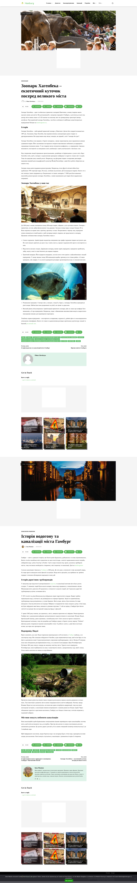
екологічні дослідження (69, 337)
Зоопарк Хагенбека (27, 339)
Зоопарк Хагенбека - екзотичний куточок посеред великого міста (41, 341)
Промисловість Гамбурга (78, 348)
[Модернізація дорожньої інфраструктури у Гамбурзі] (54, 425)
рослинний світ (31, 323)
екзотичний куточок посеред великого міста (47, 337)
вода (23, 337)
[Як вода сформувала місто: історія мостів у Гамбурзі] (76, 425)
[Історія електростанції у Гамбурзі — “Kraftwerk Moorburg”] (31, 441)
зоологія (80, 337)
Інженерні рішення (29, 424)
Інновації (28, 13)
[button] (112, 3)
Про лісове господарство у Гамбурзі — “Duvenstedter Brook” (75, 446)
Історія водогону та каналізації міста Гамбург (35, 348)
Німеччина (71, 341)
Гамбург (29, 337)
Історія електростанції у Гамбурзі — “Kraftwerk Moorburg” (30, 446)
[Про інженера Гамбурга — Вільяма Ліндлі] (54, 441)
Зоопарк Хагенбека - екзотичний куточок (47, 339)
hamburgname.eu (42, 122)
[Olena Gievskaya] (23, 101)
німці (78, 341)
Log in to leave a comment (29, 380)
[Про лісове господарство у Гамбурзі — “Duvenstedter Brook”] (76, 441)
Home (23, 13)
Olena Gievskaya (30, 101)
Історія (64, 341)
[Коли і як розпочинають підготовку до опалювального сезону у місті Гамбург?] (31, 425)
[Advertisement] (68, 58)
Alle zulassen (68, 880)
